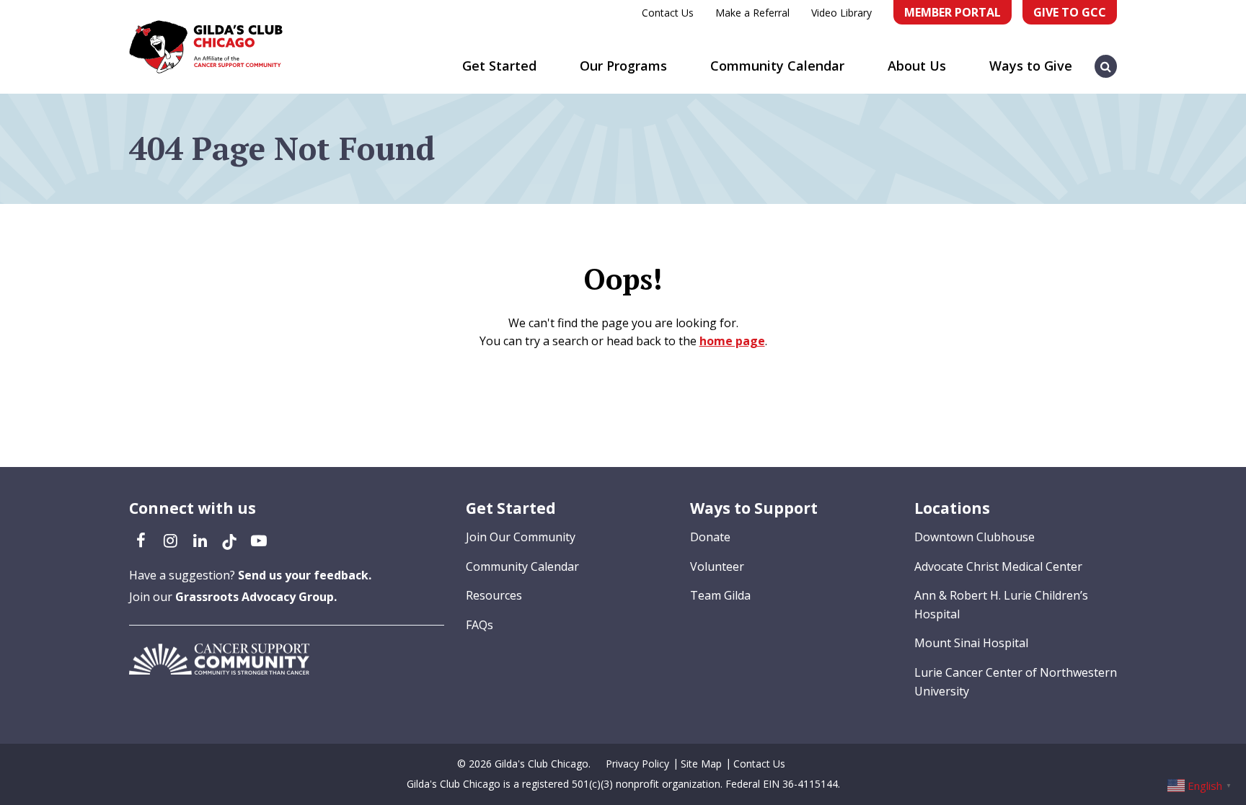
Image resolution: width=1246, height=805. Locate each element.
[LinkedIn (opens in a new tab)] (200, 540)
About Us (917, 65)
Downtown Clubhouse (974, 537)
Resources (494, 595)
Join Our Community (520, 537)
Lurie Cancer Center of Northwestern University (1015, 681)
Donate (710, 537)
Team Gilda (720, 595)
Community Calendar (777, 65)
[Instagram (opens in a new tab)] (170, 540)
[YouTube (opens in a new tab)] (259, 540)
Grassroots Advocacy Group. (256, 597)
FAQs (479, 625)
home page (732, 341)
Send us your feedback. (304, 575)
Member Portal (952, 12)
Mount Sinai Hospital (971, 643)
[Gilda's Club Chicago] (206, 47)
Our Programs (623, 65)
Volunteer (717, 566)
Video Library (841, 12)
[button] (1106, 59)
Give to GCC (1069, 12)
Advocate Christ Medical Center (998, 566)
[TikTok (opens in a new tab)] (229, 540)
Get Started (499, 65)
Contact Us (668, 12)
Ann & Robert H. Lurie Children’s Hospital (1001, 604)
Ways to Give (1030, 65)
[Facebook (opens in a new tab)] (141, 540)
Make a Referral (752, 12)
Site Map (701, 763)
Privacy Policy (637, 763)
